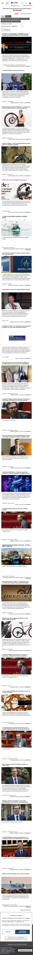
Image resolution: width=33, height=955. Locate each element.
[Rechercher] (26, 3)
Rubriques (7, 30)
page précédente (27, 13)
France (16, 358)
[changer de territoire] (22, 3)
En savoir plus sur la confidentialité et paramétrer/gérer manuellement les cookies (16, 938)
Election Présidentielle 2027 (13, 66)
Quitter (8, 931)
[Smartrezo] (15, 3)
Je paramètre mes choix (25, 950)
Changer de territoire (27, 5)
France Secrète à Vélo (13, 139)
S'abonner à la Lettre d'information (17, 944)
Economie (17, 10)
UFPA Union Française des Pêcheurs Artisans (13, 248)
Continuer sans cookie (22, 932)
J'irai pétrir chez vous (13, 723)
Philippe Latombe (14, 102)
